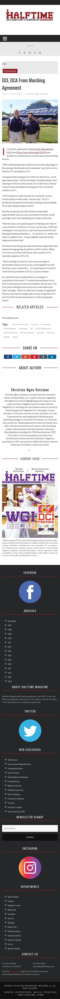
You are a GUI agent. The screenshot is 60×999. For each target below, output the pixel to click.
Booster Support (14, 948)
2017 (9, 668)
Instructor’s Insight (15, 807)
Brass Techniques (14, 794)
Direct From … (13, 926)
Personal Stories (14, 781)
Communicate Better (15, 768)
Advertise (9, 992)
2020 (10, 681)
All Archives (12, 620)
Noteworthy (10, 71)
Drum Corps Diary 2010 (16, 811)
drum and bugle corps (10, 333)
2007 (10, 625)
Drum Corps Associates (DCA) (30, 152)
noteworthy (40, 333)
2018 (9, 672)
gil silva (15, 337)
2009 (10, 633)
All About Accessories (15, 789)
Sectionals (11, 913)
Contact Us (15, 971)
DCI (31, 328)
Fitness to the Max (14, 939)
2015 (9, 659)
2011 (9, 642)
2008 (10, 629)
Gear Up (11, 918)
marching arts (23, 328)
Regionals (11, 922)
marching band (46, 324)
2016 (9, 664)
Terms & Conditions (26, 995)
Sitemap (40, 995)
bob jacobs (6, 337)
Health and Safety (14, 935)
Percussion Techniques (16, 798)
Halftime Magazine (9, 328)
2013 (9, 651)
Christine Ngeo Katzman (37, 94)
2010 (9, 638)
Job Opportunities (23, 992)
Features (11, 901)
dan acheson (51, 333)
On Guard (11, 802)
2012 (9, 646)
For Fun (10, 944)
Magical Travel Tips (15, 785)
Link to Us (37, 992)
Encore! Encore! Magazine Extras (19, 764)
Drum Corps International (20, 324)
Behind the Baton (14, 931)
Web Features (13, 759)
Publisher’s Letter (14, 905)
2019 (9, 677)
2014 (9, 655)
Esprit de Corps (13, 772)
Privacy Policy (50, 992)
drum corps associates (27, 333)
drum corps (34, 324)
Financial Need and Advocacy (18, 777)
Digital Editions (13, 896)
